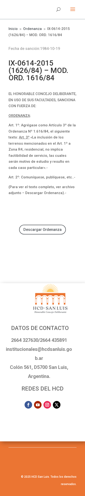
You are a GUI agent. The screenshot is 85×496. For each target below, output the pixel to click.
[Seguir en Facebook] (28, 405)
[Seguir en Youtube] (38, 405)
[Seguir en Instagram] (47, 405)
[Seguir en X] (56, 405)
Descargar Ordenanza (42, 229)
